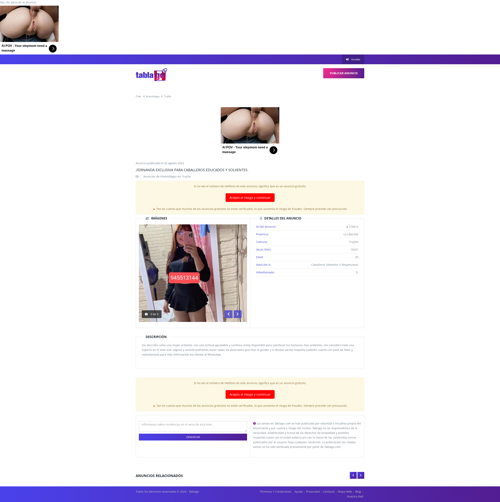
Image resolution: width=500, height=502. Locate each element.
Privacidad (313, 491)
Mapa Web (345, 491)
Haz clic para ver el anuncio (18, 2)
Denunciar (193, 437)
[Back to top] (487, 477)
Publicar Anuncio (344, 73)
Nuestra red (355, 496)
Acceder (355, 59)
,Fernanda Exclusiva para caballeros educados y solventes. (192, 170)
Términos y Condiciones (275, 491)
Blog (358, 491)
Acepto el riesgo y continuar (250, 197)
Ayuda (299, 491)
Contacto (329, 491)
